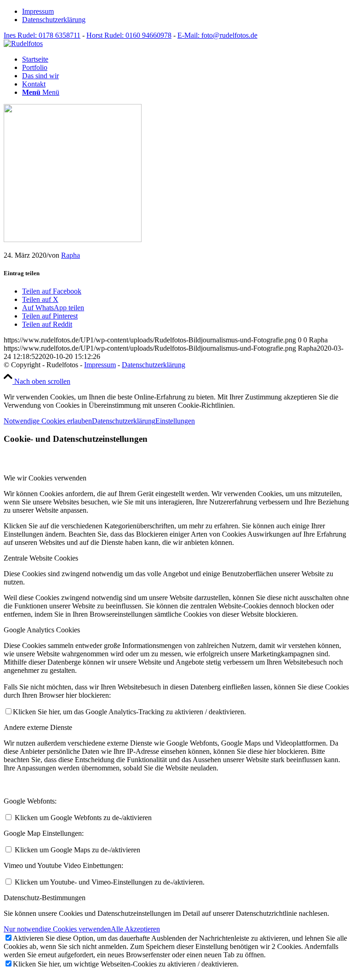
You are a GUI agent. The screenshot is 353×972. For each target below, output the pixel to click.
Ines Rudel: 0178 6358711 (42, 35)
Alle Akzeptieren (135, 929)
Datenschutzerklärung (53, 19)
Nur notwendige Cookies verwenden (57, 929)
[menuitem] (185, 11)
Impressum (38, 11)
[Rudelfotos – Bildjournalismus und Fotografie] (23, 43)
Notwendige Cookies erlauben (48, 421)
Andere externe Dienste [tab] (38, 727)
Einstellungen (175, 421)
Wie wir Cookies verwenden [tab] (45, 478)
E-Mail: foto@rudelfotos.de (217, 35)
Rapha (70, 255)
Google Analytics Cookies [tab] (42, 630)
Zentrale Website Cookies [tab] (41, 558)
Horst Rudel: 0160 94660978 (128, 35)
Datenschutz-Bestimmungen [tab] (44, 898)
